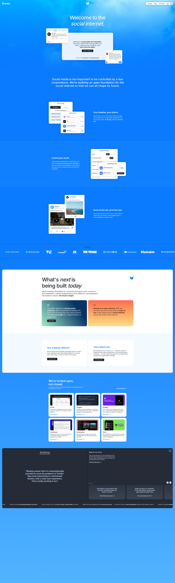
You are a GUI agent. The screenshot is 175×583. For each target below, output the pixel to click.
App (168, 3)
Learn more (51, 320)
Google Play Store (94, 57)
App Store (86, 57)
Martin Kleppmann (108, 350)
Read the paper (99, 359)
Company (149, 3)
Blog (155, 3)
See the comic (52, 359)
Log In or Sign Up (87, 50)
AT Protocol (162, 3)
